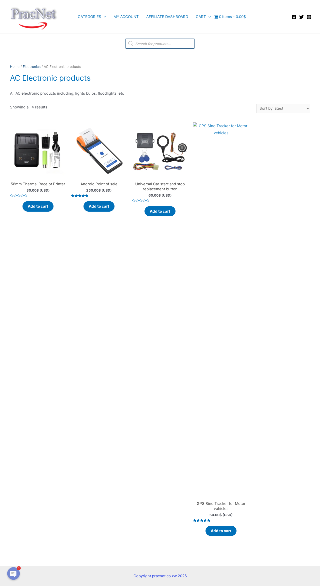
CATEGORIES (89, 16)
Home (15, 67)
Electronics (31, 67)
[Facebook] (294, 17)
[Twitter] (301, 17)
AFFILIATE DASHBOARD (167, 16)
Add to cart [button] (38, 206)
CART (201, 16)
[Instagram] (309, 17)
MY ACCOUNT (126, 16)
